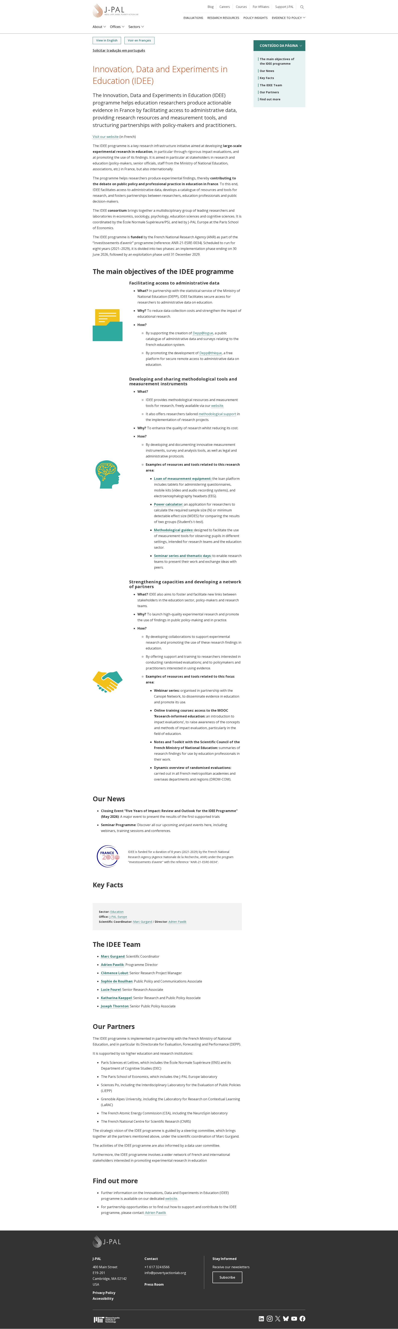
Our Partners (269, 92)
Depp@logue (203, 333)
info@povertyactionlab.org (165, 1273)
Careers (225, 7)
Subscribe (227, 1277)
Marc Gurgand (142, 922)
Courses (241, 7)
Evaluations (193, 18)
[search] (302, 7)
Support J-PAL (284, 7)
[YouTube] (294, 1319)
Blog (211, 7)
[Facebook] (302, 1319)
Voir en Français (139, 40)
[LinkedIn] (261, 1319)
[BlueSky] (286, 1319)
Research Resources (223, 18)
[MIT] (107, 1320)
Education (117, 912)
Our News (267, 71)
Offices (115, 27)
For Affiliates (261, 7)
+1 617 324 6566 (157, 1267)
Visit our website (106, 136)
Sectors (134, 27)
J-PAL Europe (118, 917)
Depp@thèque (210, 353)
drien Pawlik (178, 922)
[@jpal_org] (270, 1319)
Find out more (270, 99)
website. (217, 405)
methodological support (217, 414)
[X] (277, 1318)
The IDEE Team (271, 85)
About (97, 27)
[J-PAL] (115, 11)
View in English (107, 40)
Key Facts (267, 78)
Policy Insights (255, 18)
